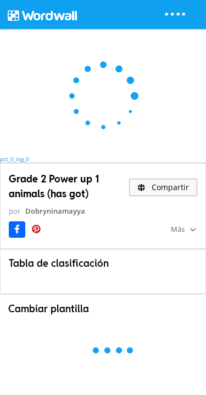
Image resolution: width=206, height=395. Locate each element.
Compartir (169, 187)
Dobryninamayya (55, 211)
